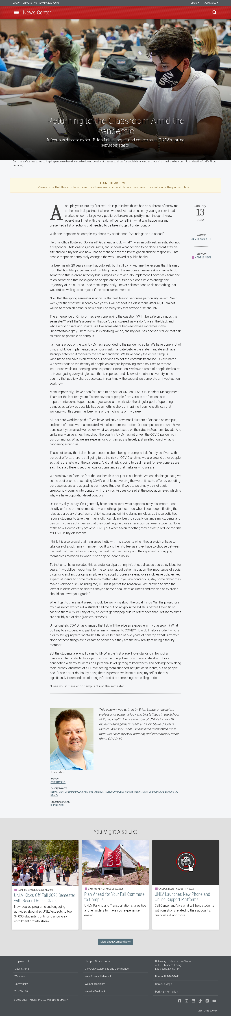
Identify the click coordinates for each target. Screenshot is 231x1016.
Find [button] (214, 12)
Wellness (19, 976)
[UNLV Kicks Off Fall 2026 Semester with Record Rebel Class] (45, 885)
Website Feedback (95, 991)
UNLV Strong (21, 968)
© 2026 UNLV (20, 1000)
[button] (16, 12)
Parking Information (166, 991)
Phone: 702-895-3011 (167, 976)
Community (21, 983)
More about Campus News (116, 941)
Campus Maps (163, 984)
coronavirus (58, 782)
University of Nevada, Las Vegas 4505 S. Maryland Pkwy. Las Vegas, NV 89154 (173, 965)
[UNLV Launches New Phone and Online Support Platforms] (185, 885)
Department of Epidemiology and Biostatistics (77, 791)
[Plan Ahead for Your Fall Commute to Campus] (115, 885)
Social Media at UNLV (207, 1011)
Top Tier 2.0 (21, 991)
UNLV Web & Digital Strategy (54, 1000)
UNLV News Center (201, 238)
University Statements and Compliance (106, 968)
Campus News (203, 257)
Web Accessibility (95, 983)
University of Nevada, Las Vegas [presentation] (41, 3)
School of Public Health (119, 791)
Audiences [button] (210, 3)
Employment (21, 961)
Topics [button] (193, 3)
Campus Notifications (97, 961)
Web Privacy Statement (98, 976)
